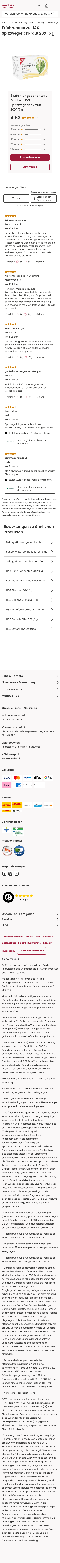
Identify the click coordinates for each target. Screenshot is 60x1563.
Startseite (6, 22)
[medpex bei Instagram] (10, 873)
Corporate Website (12, 936)
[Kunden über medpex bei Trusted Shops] (19, 897)
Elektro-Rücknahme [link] (29, 942)
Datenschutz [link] (9, 942)
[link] (7, 850)
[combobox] (30, 14)
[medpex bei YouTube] (16, 873)
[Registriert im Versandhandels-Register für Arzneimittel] (18, 831)
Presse (29, 936)
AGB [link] (38, 936)
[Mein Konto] (39, 6)
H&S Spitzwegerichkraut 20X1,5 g (29, 22)
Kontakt (47, 942)
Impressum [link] (8, 950)
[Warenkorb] (46, 6)
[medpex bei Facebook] (4, 873)
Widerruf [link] (48, 936)
